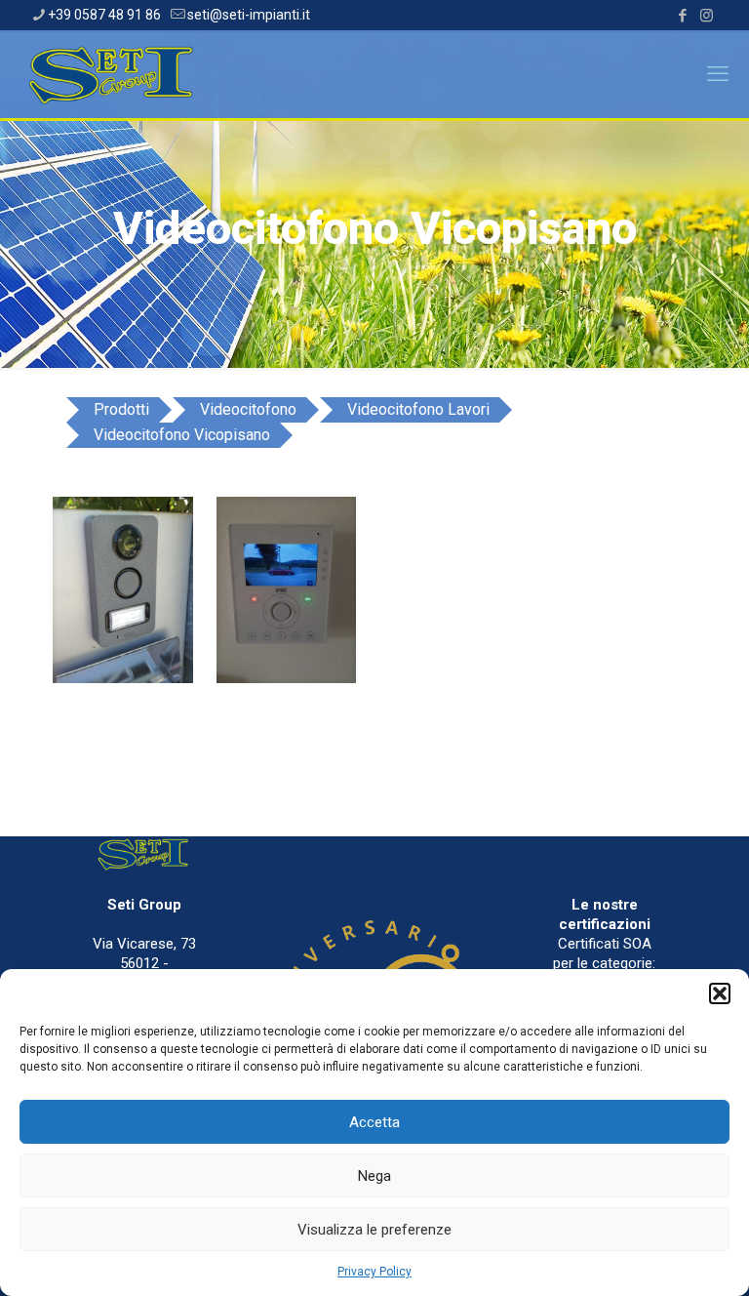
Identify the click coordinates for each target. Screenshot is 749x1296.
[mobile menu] (717, 74)
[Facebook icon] (682, 15)
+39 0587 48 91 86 (104, 14)
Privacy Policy (374, 1271)
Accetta (374, 1122)
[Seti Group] (113, 74)
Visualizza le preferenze (374, 1229)
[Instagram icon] (706, 15)
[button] (719, 993)
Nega (374, 1176)
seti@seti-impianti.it (248, 14)
